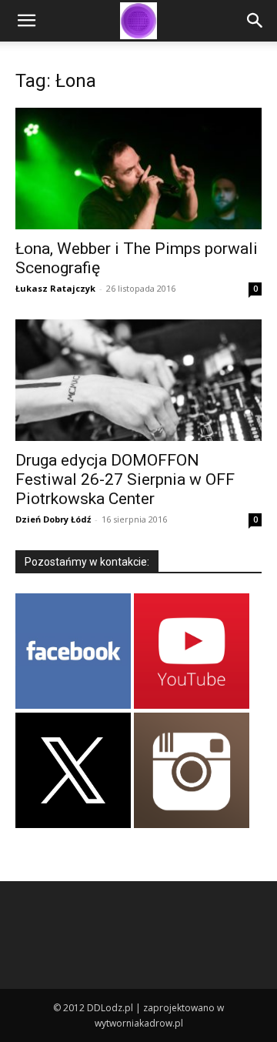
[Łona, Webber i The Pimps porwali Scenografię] (138, 168)
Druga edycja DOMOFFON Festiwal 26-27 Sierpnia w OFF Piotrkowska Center (125, 479)
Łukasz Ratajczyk (55, 288)
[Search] (255, 21)
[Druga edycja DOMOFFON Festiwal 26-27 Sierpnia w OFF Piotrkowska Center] (138, 380)
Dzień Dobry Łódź (53, 519)
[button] (26, 21)
